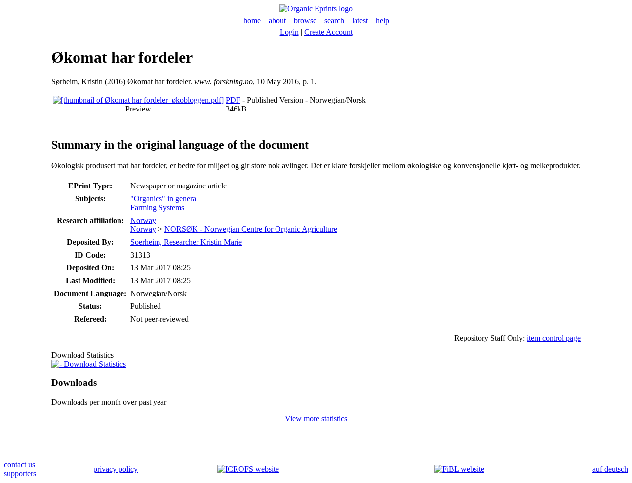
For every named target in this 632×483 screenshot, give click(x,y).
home (252, 20)
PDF (233, 100)
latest (360, 20)
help (382, 20)
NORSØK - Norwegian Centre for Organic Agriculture (250, 229)
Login (289, 32)
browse (305, 20)
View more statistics (316, 418)
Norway (143, 220)
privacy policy (115, 469)
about (277, 20)
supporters (20, 473)
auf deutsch (610, 469)
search (334, 20)
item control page (554, 338)
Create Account (328, 32)
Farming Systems (157, 207)
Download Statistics (94, 364)
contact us (19, 464)
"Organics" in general (164, 198)
